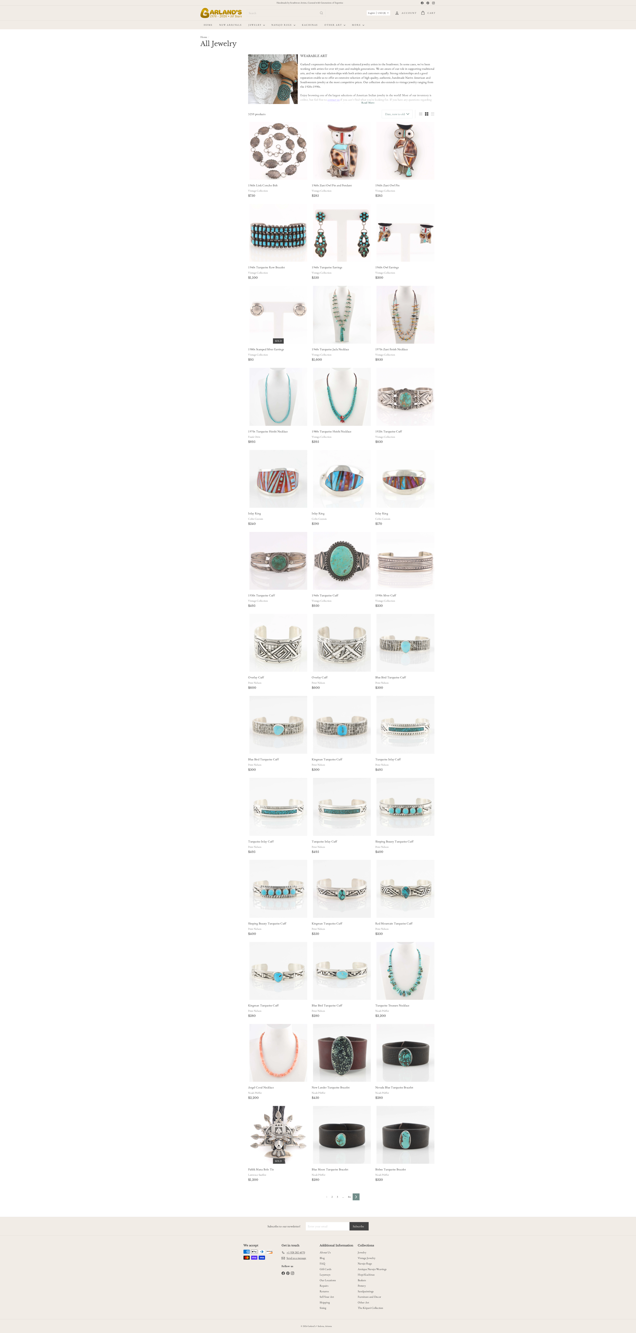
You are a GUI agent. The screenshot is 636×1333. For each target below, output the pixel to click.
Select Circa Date (211, 134)
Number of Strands (215, 237)
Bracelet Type (211, 97)
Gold (221, 197)
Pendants (208, 251)
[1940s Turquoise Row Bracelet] (278, 233)
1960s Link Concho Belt (263, 185)
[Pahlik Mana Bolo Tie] (278, 1135)
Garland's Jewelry (212, 304)
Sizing (323, 1308)
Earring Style (211, 142)
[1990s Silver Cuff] (405, 561)
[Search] (321, 13)
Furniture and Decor (369, 1297)
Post (230, 172)
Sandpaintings (366, 1291)
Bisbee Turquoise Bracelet (390, 1169)
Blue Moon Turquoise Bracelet (330, 1169)
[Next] (356, 1196)
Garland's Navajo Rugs (215, 308)
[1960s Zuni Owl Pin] (405, 151)
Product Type (211, 275)
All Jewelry (210, 282)
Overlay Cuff (256, 677)
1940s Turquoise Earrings (327, 267)
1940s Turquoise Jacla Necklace (330, 349)
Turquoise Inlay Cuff (388, 759)
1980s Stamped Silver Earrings (266, 349)
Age (203, 66)
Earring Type (211, 165)
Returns (324, 1291)
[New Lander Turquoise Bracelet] (342, 1053)
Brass (231, 197)
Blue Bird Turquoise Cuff (390, 677)
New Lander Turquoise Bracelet (331, 1087)
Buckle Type (210, 111)
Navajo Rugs (282, 24)
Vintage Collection (258, 190)
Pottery (362, 1285)
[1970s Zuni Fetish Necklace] (405, 315)
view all (237, 58)
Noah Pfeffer (382, 1011)
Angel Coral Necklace (261, 1087)
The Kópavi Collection (370, 1308)
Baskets (362, 1280)
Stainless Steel (208, 211)
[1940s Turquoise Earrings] (342, 233)
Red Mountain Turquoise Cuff (393, 923)
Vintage (224, 73)
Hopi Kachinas (366, 1274)
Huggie (226, 156)
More (357, 24)
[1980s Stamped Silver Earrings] (278, 315)
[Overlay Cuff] (278, 643)
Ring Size (208, 289)
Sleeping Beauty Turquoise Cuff (394, 841)
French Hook (217, 172)
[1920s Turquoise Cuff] (405, 397)
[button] (378, 13)
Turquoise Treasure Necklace (392, 1005)
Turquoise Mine (213, 332)
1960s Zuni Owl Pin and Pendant (332, 185)
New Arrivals (230, 24)
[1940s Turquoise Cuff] (342, 561)
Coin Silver (207, 204)
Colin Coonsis (255, 519)
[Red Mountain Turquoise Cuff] (405, 889)
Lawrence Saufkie (257, 1174)
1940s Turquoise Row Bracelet (266, 267)
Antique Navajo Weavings (372, 1269)
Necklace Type (212, 229)
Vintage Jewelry (366, 1258)
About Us (325, 1252)
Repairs (324, 1285)
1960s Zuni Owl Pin (387, 185)
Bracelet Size (210, 83)
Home (208, 24)
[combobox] (286, 13)
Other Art (333, 24)
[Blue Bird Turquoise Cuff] (405, 643)
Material (207, 182)
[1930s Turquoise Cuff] (278, 561)
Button (205, 149)
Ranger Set (207, 118)
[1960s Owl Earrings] (405, 233)
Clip (205, 172)
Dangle (205, 156)
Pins (206, 255)
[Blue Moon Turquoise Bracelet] (342, 1135)
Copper (220, 204)
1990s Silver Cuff (385, 595)
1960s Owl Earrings (387, 267)
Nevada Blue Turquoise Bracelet (394, 1087)
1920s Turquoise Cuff (388, 431)
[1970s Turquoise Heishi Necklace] (278, 397)
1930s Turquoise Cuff (261, 595)
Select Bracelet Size (211, 89)
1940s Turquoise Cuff (325, 595)
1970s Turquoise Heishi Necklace (268, 431)
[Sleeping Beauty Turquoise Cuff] (405, 807)
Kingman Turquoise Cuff (327, 759)
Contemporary (209, 73)
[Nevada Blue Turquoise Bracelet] (405, 1053)
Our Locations (328, 1280)
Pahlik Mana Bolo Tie (261, 1169)
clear (238, 275)
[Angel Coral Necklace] (278, 1053)
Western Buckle (224, 118)
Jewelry (255, 24)
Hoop (216, 156)
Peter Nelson (254, 682)
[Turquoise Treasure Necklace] (405, 971)
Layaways (325, 1274)
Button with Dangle (222, 149)
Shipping (325, 1302)
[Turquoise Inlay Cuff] (405, 725)
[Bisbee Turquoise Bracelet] (405, 1135)
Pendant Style (211, 245)
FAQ (322, 1263)
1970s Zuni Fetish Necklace (391, 349)
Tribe (205, 324)
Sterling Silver (208, 197)
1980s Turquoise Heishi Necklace (331, 431)
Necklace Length (213, 221)
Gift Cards (325, 1269)
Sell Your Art (327, 1297)
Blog (322, 1258)
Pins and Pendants (213, 260)
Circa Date (209, 128)
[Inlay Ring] (278, 479)
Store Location (212, 298)
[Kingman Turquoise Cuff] (342, 725)
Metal (205, 190)
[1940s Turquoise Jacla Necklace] (342, 315)
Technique (208, 316)
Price (204, 267)
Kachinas (310, 24)
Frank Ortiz (254, 437)
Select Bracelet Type (212, 104)
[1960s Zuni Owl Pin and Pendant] (342, 151)
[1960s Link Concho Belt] (278, 151)
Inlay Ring (254, 513)
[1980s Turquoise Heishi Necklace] (342, 397)
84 (349, 1197)
